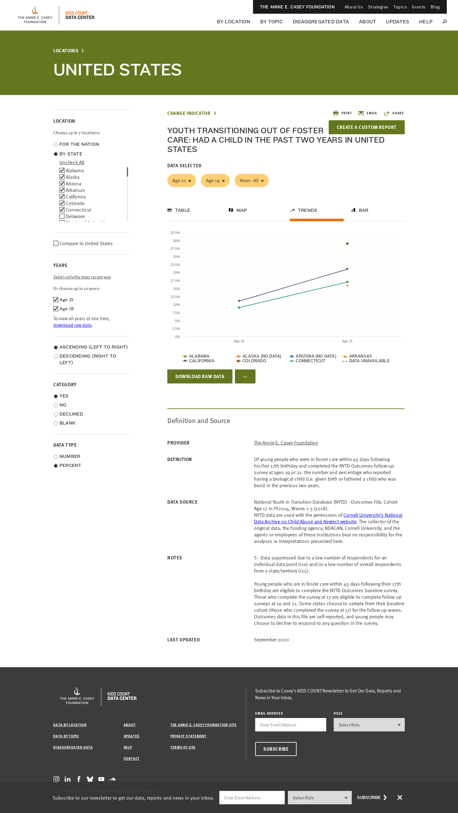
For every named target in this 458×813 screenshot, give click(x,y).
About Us (354, 6)
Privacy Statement (188, 736)
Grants (418, 6)
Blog (435, 6)
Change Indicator (189, 113)
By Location (233, 22)
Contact (132, 758)
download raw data (72, 324)
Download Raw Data (199, 376)
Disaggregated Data (321, 22)
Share (398, 113)
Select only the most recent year (82, 276)
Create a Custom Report (367, 127)
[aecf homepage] (35, 15)
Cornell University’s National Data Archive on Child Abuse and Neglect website (328, 518)
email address (269, 713)
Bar (364, 210)
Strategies (378, 6)
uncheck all (72, 162)
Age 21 (179, 180)
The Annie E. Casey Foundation (297, 6)
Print (346, 113)
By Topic (271, 22)
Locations (65, 50)
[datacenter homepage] (80, 15)
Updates (397, 22)
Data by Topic (66, 736)
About (367, 22)
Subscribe (276, 748)
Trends (307, 210)
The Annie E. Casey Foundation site (203, 724)
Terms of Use (183, 747)
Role (338, 713)
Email (372, 113)
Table (182, 210)
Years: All (249, 180)
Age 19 (213, 180)
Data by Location (69, 724)
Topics (400, 6)
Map (241, 210)
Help (425, 22)
